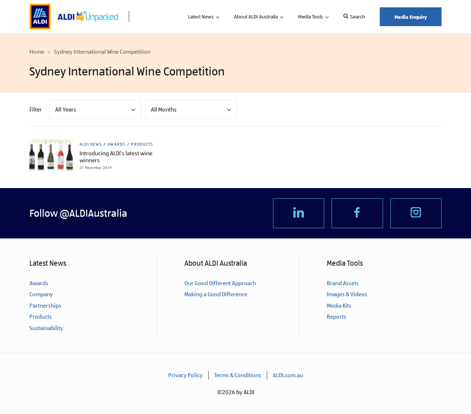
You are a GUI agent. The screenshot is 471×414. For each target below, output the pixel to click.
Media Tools (310, 17)
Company (41, 294)
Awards (116, 144)
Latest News (201, 17)
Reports (336, 316)
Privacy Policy (185, 375)
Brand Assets (343, 283)
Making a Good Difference (215, 294)
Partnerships (45, 305)
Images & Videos (347, 294)
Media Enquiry (410, 17)
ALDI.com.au (288, 375)
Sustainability (46, 328)
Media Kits (339, 305)
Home (36, 51)
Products (142, 144)
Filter (35, 109)
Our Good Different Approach (220, 283)
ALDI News (90, 144)
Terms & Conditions (237, 375)
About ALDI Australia (256, 17)
